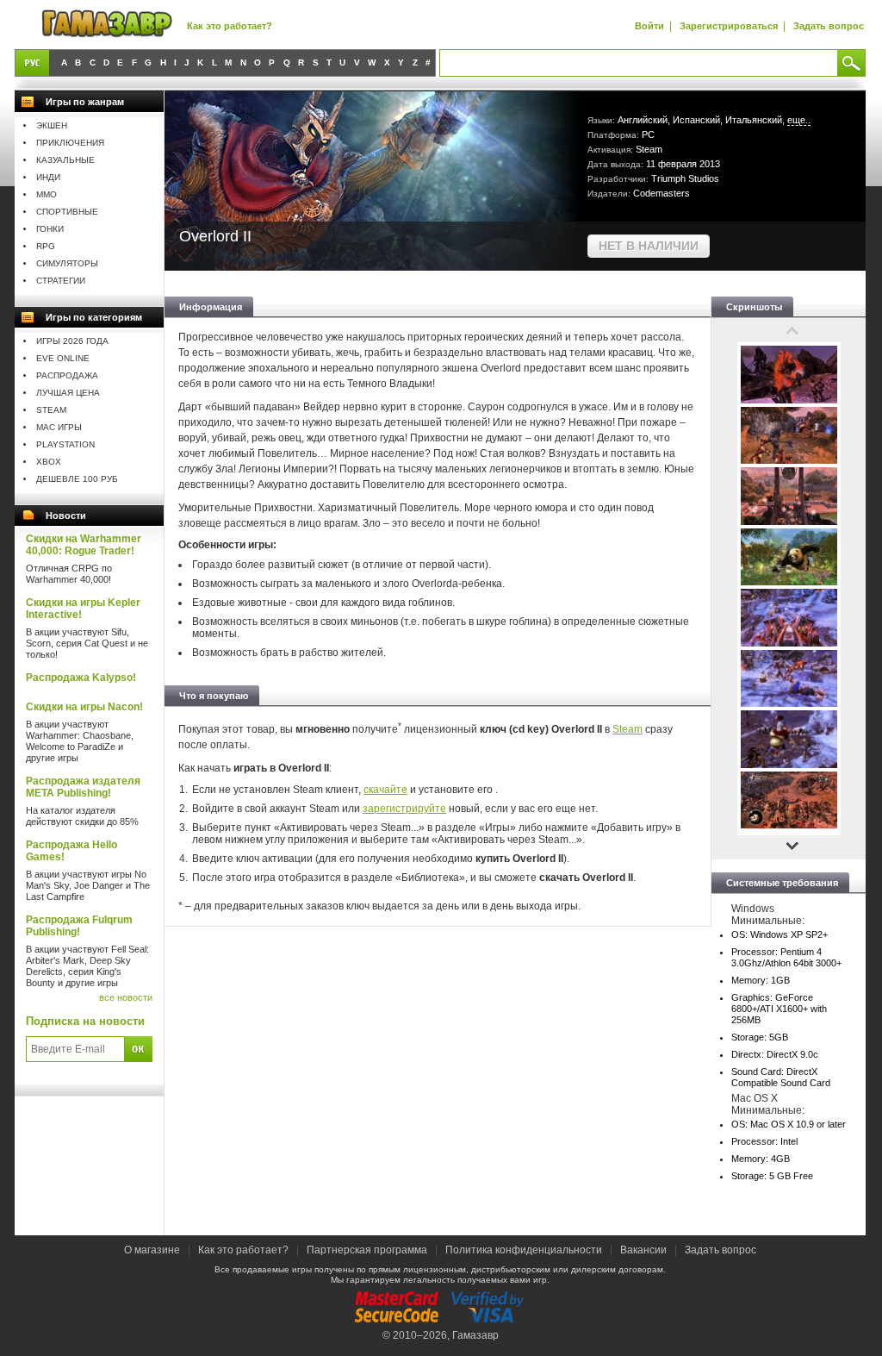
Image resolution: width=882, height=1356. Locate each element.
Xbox (48, 461)
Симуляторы (67, 263)
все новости (125, 997)
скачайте (385, 790)
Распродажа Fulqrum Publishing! (79, 926)
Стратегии (60, 280)
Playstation (65, 444)
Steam (51, 410)
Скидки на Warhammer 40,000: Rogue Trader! (83, 545)
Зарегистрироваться (729, 26)
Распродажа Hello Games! (71, 851)
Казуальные (65, 160)
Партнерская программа (367, 1250)
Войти (649, 26)
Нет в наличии (649, 246)
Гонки (50, 229)
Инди (48, 177)
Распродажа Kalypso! (81, 678)
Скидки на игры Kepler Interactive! (83, 609)
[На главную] (106, 24)
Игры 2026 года (72, 341)
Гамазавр (475, 1335)
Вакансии (643, 1250)
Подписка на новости (85, 1021)
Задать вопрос (828, 26)
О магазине (153, 1250)
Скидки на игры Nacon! (84, 707)
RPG (45, 246)
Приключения (70, 142)
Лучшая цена (68, 392)
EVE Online (63, 358)
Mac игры (59, 427)
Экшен (51, 125)
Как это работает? (229, 26)
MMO (46, 194)
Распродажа (67, 375)
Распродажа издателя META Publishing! (83, 787)
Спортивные (67, 211)
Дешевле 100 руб (77, 479)
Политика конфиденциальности (523, 1250)
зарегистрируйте (404, 809)
